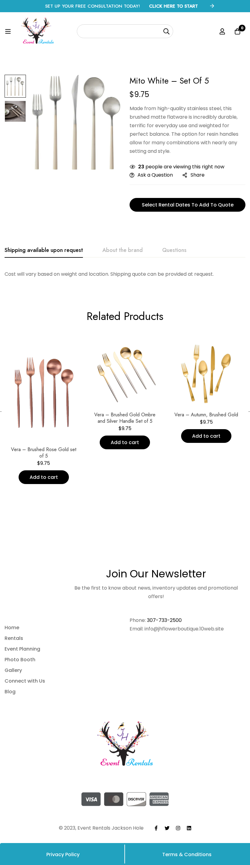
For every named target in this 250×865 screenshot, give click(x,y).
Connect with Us (25, 680)
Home (12, 627)
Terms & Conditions (187, 854)
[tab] (44, 250)
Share (198, 174)
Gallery (13, 670)
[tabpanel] (125, 274)
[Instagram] (178, 828)
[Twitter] (167, 828)
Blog (10, 691)
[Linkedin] (189, 828)
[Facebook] (156, 828)
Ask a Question (155, 174)
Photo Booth (20, 659)
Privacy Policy (63, 854)
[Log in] (222, 31)
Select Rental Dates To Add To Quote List (188, 206)
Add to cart (44, 477)
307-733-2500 (164, 620)
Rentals (14, 638)
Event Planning (22, 648)
